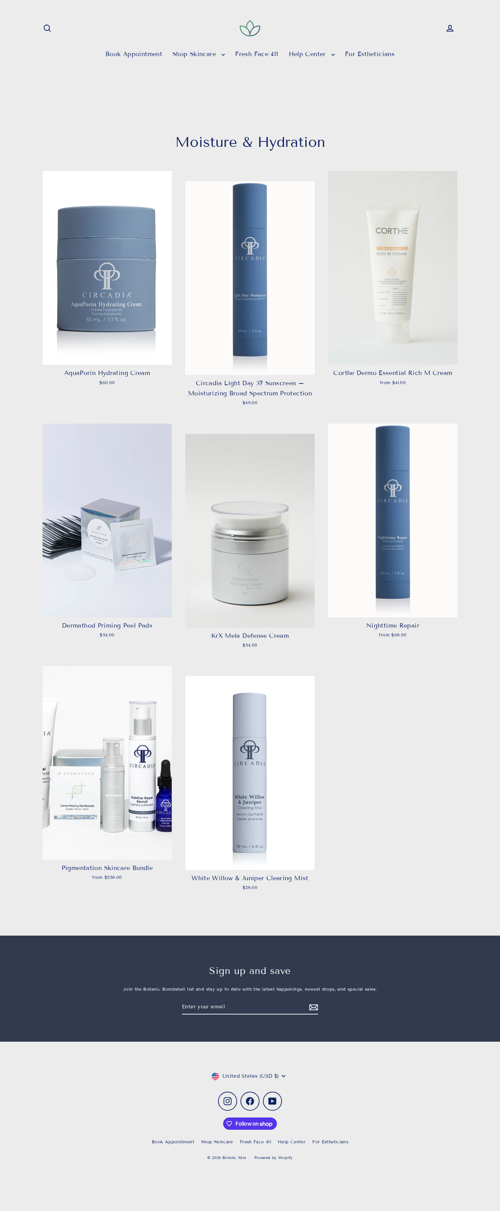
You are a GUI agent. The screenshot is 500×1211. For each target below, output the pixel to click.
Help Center (308, 54)
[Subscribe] (312, 1007)
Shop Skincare (195, 54)
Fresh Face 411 (256, 54)
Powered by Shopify (273, 1157)
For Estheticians (370, 54)
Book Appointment (133, 54)
